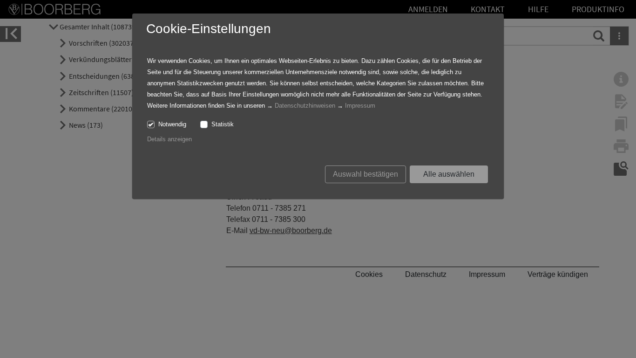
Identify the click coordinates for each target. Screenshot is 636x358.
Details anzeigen (169, 139)
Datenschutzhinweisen (305, 105)
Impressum (360, 105)
